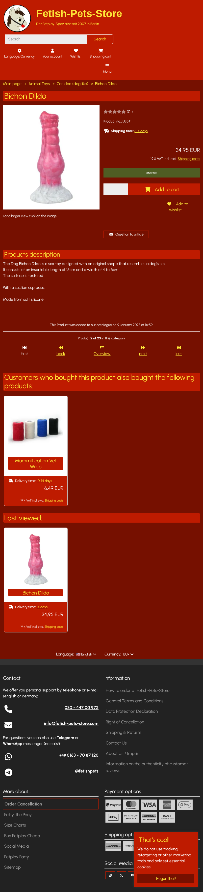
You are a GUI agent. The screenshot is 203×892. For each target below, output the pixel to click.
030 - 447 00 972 (82, 707)
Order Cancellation (23, 803)
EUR (126, 654)
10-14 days (44, 481)
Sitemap (12, 867)
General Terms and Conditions (134, 700)
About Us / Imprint (123, 753)
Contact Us (116, 742)
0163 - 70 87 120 (79, 755)
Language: (65, 654)
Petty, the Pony (18, 814)
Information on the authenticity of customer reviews (147, 767)
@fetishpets (87, 770)
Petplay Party (16, 856)
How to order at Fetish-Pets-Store (138, 690)
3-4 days (141, 131)
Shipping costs (189, 159)
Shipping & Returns (124, 732)
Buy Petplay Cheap (22, 835)
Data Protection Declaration (132, 711)
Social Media (16, 846)
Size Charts (15, 825)
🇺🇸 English (84, 654)
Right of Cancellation (125, 721)
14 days (42, 607)
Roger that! (166, 878)
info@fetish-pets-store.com (71, 723)
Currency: (112, 654)
